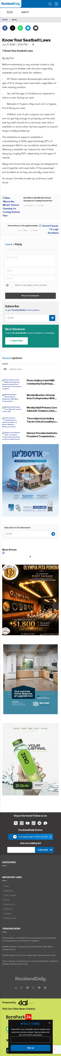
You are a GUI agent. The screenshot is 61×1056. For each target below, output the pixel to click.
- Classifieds (7, 891)
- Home (5, 886)
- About (5, 900)
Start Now (17, 341)
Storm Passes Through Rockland (23, 226)
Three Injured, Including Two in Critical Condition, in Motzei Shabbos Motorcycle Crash (30, 962)
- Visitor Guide (9, 895)
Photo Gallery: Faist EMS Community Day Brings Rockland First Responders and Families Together (29, 939)
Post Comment (30, 296)
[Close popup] (49, 1023)
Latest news (15, 369)
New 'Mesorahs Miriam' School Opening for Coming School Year (37, 199)
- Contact (6, 914)
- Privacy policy (9, 918)
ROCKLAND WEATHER (28, 12)
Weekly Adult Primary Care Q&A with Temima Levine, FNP (42, 411)
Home (5, 20)
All (5, 369)
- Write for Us (8, 904)
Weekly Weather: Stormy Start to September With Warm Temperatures (41, 398)
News (14, 20)
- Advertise (7, 909)
